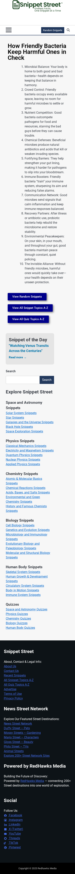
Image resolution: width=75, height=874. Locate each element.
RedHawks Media (32, 781)
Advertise (10, 689)
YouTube (14, 833)
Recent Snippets (15, 675)
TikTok (13, 843)
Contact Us (11, 671)
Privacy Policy (13, 698)
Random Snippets (52, 30)
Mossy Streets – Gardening (22, 733)
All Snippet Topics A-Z (19, 680)
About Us (10, 666)
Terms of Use (13, 694)
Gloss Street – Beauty (18, 742)
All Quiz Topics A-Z (16, 684)
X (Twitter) (15, 829)
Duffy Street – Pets (17, 728)
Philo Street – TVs (16, 746)
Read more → (18, 357)
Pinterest (14, 847)
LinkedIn (14, 824)
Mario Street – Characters (21, 737)
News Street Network (18, 723)
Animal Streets (14, 751)
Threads (14, 838)
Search (11, 371)
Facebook (15, 815)
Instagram (15, 820)
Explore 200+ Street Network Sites (27, 755)
